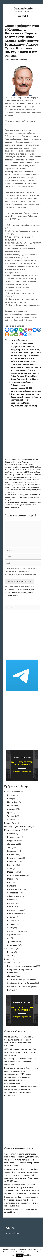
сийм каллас (29, 485)
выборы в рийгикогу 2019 (23, 467)
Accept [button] (19, 1255)
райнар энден (10, 485)
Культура (11, 865)
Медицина (12, 872)
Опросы (7, 959)
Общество (9, 462)
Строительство (14, 934)
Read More (27, 1255)
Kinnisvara (11, 795)
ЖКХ (9, 847)
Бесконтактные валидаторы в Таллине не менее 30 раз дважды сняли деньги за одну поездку (22, 497)
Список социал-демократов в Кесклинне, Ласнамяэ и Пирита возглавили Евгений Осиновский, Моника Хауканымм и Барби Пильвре (26, 400)
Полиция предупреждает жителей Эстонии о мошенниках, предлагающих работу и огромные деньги (23, 504)
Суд (9, 938)
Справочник (9, 962)
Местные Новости (25, 459)
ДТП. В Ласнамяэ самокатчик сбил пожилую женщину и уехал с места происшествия (20, 1052)
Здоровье (11, 851)
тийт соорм (20, 487)
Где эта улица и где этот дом (17, 826)
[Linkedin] (16, 330)
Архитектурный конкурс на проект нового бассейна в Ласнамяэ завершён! (19, 1061)
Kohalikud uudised (12, 792)
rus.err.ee (9, 124)
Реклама (25, 462)
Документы (12, 844)
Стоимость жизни (15, 931)
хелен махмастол (11, 490)
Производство (14, 910)
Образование (13, 893)
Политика (17, 462)
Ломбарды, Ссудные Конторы (21, 983)
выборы (21, 465)
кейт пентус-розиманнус (25, 477)
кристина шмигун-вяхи (22, 480)
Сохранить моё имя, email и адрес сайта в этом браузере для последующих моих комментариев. (21, 571)
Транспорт (12, 941)
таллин (12, 487)
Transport (11, 816)
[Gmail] (30, 330)
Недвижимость (14, 889)
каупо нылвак (10, 477)
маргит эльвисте (11, 482)
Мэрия (35, 459)
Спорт (10, 927)
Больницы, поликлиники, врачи (21, 966)
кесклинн (8, 480)
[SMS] (11, 334)
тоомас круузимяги (32, 487)
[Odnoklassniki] (7, 334)
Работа (10, 917)
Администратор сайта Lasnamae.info (21, 1154)
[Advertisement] (21, 431)
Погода (10, 903)
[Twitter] (11, 330)
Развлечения (13, 920)
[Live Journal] (30, 334)
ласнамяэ (35, 480)
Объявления (10, 948)
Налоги (10, 882)
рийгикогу (20, 485)
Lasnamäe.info (23, 8)
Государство (12, 459)
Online (12, 1233)
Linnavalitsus (12, 802)
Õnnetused (12, 809)
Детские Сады (13, 976)
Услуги (10, 955)
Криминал (11, 861)
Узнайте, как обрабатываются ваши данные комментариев (19, 592)
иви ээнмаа (36, 475)
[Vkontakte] (34, 330)
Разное (10, 952)
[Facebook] (7, 330)
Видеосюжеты (13, 837)
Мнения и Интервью (16, 875)
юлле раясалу (31, 490)
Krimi (9, 799)
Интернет (11, 854)
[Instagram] (21, 334)
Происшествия (14, 914)
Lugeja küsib (12, 805)
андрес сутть (12, 465)
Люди (9, 868)
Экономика (12, 945)
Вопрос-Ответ (10, 823)
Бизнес (10, 833)
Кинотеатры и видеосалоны (20, 979)
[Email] (16, 334)
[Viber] (25, 330)
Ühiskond (11, 819)
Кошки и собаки (14, 858)
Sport (9, 812)
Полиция (11, 990)
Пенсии (10, 900)
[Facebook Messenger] (25, 334)
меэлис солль (23, 482)
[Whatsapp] (21, 330)
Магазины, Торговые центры (20, 986)
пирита (32, 482)
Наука (10, 886)
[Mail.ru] (39, 330)
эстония (22, 490)
